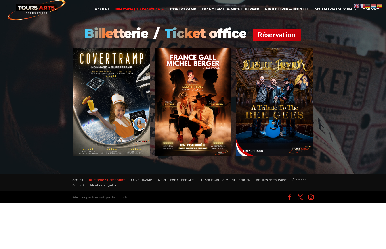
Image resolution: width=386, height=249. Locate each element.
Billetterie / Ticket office (137, 10)
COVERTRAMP (183, 10)
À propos (299, 180)
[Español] (380, 6)
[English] (356, 6)
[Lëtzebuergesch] (374, 6)
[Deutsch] (368, 6)
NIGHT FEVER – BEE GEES (287, 10)
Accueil (102, 10)
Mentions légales (103, 185)
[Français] (362, 6)
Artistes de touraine (333, 10)
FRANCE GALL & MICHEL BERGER (230, 10)
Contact (371, 10)
